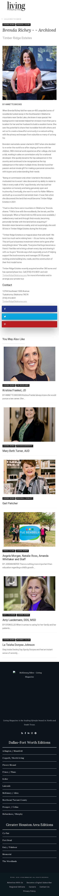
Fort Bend (7, 840)
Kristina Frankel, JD (14, 390)
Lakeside (6, 786)
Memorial (6, 854)
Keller (5, 779)
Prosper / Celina (23, 24)
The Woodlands (23, 385)
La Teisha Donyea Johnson (18, 644)
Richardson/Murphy (24, 446)
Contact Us (45, 887)
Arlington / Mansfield (12, 751)
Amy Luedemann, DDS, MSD (19, 620)
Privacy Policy (29, 891)
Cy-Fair (5, 833)
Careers (32, 887)
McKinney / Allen (23, 640)
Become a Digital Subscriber (39, 883)
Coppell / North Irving (13, 758)
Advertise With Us (15, 883)
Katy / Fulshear (9, 615)
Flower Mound (9, 765)
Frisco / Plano (8, 551)
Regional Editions (17, 887)
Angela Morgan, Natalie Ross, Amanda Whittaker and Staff (25, 557)
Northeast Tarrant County (14, 800)
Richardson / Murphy (12, 814)
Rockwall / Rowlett (24, 498)
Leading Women (12, 19)
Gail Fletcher (10, 503)
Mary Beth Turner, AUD (16, 451)
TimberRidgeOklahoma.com (14, 275)
